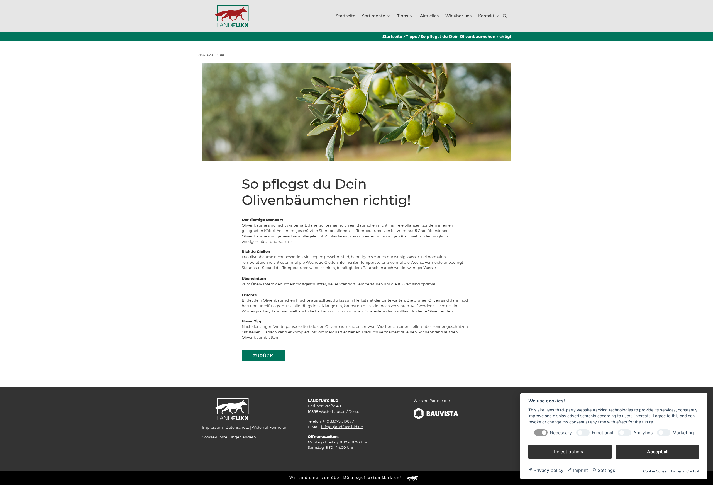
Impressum (212, 427)
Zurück (263, 355)
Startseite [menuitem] (345, 15)
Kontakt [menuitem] (486, 15)
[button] (505, 16)
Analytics (643, 432)
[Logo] (232, 15)
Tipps (411, 36)
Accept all (657, 451)
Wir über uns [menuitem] (458, 15)
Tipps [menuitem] (402, 15)
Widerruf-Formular (269, 427)
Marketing (683, 432)
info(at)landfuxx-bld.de (342, 427)
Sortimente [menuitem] (373, 15)
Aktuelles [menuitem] (429, 15)
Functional (602, 432)
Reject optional (570, 451)
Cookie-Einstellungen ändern (229, 437)
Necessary (561, 432)
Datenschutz (237, 427)
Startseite (392, 36)
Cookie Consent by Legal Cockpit (671, 471)
